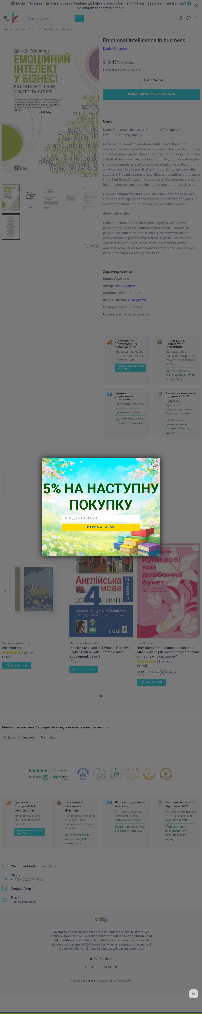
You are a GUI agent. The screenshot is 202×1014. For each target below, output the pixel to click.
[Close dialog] (154, 463)
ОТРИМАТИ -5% (101, 527)
